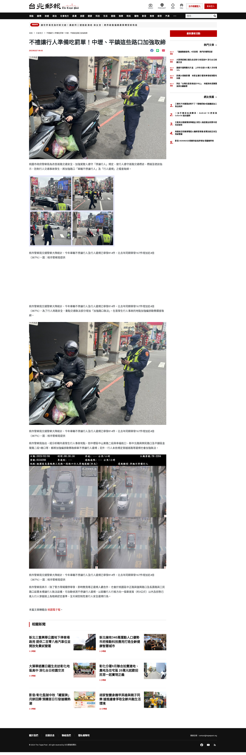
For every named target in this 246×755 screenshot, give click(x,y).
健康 (90, 16)
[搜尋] (215, 16)
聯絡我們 (66, 735)
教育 (152, 16)
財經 (47, 16)
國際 (39, 16)
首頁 (31, 33)
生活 (105, 16)
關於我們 (33, 735)
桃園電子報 (54, 609)
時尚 (129, 16)
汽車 (167, 16)
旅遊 (82, 16)
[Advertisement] (97, 283)
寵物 (136, 16)
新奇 (160, 16)
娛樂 (121, 16)
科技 (98, 16)
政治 (55, 16)
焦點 (31, 16)
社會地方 (64, 16)
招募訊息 (50, 735)
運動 (113, 16)
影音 (144, 16)
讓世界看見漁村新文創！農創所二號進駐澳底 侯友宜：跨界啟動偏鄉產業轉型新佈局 (89, 25)
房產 (74, 16)
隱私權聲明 (84, 735)
